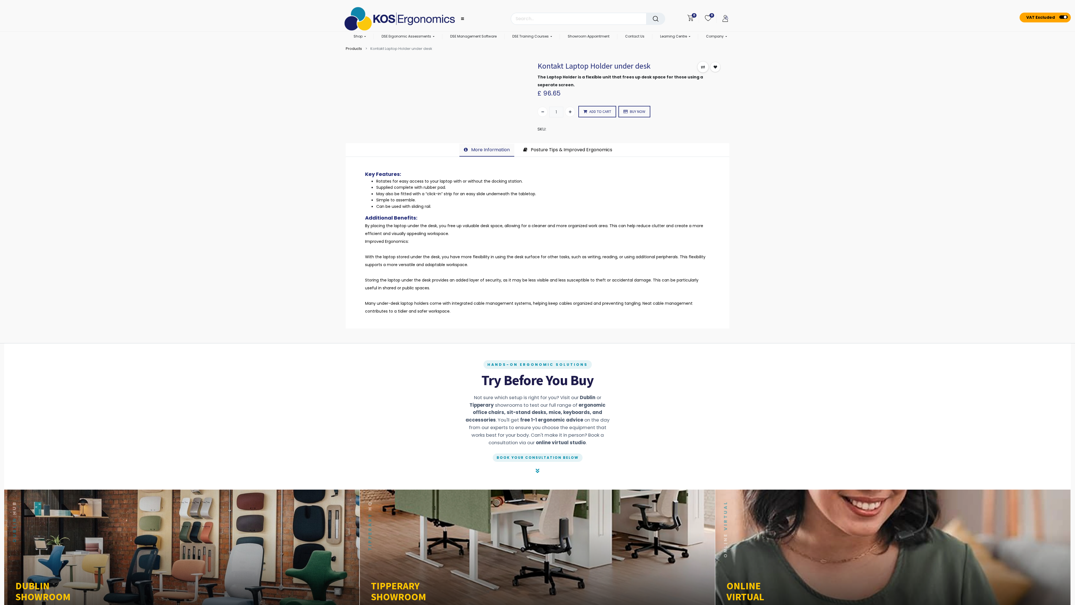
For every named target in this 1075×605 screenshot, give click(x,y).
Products (354, 48)
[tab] (486, 150)
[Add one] (570, 112)
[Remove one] (543, 112)
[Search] (655, 18)
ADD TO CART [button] (600, 111)
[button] (703, 67)
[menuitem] (473, 37)
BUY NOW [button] (637, 111)
